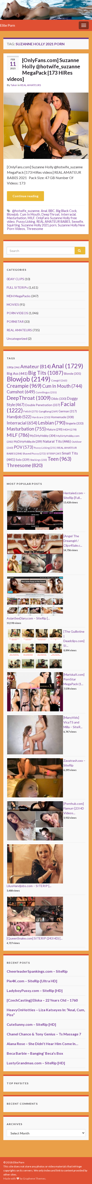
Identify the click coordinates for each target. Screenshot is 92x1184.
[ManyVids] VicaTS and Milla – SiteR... (72, 722)
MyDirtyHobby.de (28, 441)
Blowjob (13, 214)
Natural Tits (57, 441)
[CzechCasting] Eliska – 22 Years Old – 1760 (42, 1000)
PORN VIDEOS (17, 313)
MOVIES (13, 304)
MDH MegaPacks (19, 296)
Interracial (68, 214)
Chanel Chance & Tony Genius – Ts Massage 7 (44, 1034)
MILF (31, 218)
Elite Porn (7, 25)
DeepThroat (51, 214)
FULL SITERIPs (17, 287)
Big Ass (17, 373)
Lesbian (51, 422)
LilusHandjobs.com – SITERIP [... (29, 886)
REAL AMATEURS (30, 85)
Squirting (13, 225)
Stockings (38, 459)
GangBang (48, 411)
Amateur (35, 366)
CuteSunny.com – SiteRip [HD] (31, 1024)
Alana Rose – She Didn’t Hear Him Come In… (42, 1043)
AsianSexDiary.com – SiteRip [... (28, 618)
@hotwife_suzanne (26, 211)
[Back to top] (82, 1174)
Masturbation (16, 218)
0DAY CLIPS (15, 279)
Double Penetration (42, 405)
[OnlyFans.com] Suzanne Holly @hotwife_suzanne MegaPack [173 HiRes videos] (43, 69)
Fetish (30, 411)
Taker (13, 85)
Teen (59, 459)
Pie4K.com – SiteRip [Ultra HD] (32, 981)
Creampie (24, 386)
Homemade (62, 417)
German (68, 411)
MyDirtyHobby (43, 435)
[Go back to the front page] (46, 10)
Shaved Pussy (34, 453)
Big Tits (45, 373)
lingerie (75, 423)
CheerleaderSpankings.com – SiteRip (37, 971)
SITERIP (53, 453)
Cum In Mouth (30, 214)
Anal (44, 211)
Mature (54, 429)
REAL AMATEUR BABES (53, 221)
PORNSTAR (15, 321)
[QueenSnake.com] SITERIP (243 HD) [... (35, 938)
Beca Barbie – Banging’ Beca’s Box (35, 1053)
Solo (22, 459)
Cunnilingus (46, 392)
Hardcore (41, 417)
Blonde (72, 373)
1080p (13, 367)
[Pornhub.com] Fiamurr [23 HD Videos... (73, 808)
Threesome (34, 229)
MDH (70, 429)
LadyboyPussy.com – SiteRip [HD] (35, 990)
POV (23, 447)
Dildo (58, 398)
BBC (51, 211)
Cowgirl (59, 380)
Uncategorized (17, 338)
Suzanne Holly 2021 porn (38, 225)
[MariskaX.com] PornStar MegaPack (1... (73, 679)
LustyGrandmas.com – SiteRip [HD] (36, 1063)
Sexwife (77, 221)
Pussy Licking (25, 221)
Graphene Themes (34, 1178)
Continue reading (25, 196)
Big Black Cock (66, 211)
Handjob (19, 416)
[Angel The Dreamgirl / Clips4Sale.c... (72, 540)
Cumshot (21, 391)
